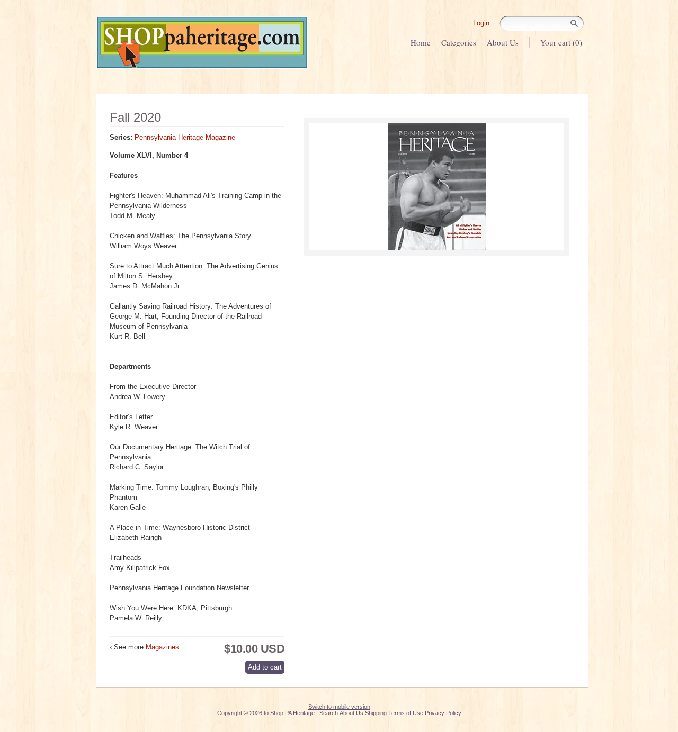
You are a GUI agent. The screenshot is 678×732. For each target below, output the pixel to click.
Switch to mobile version (339, 706)
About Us (503, 42)
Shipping (376, 713)
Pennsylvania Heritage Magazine (185, 137)
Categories (458, 42)
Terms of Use (405, 713)
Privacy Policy (443, 713)
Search (328, 713)
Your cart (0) (561, 42)
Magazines (162, 647)
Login (481, 23)
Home (421, 42)
